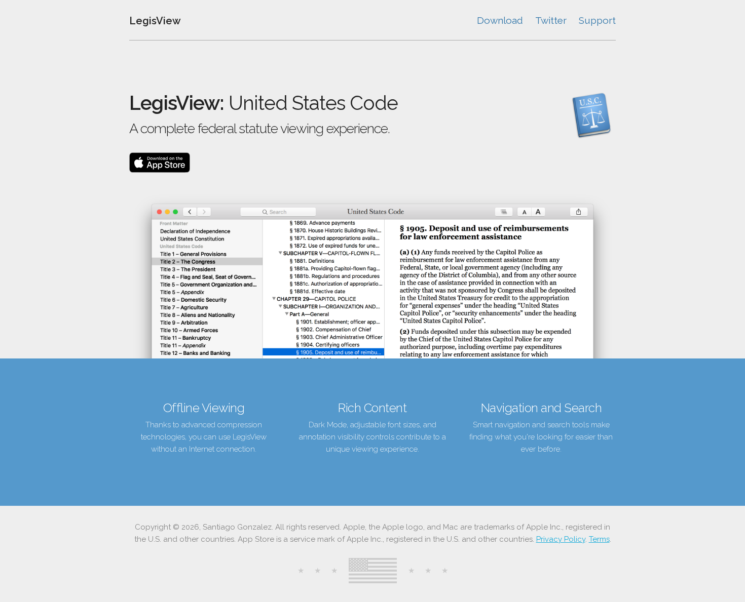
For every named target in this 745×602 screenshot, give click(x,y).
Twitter (551, 20)
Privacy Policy (560, 539)
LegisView (155, 21)
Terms (599, 539)
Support (597, 20)
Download (500, 20)
